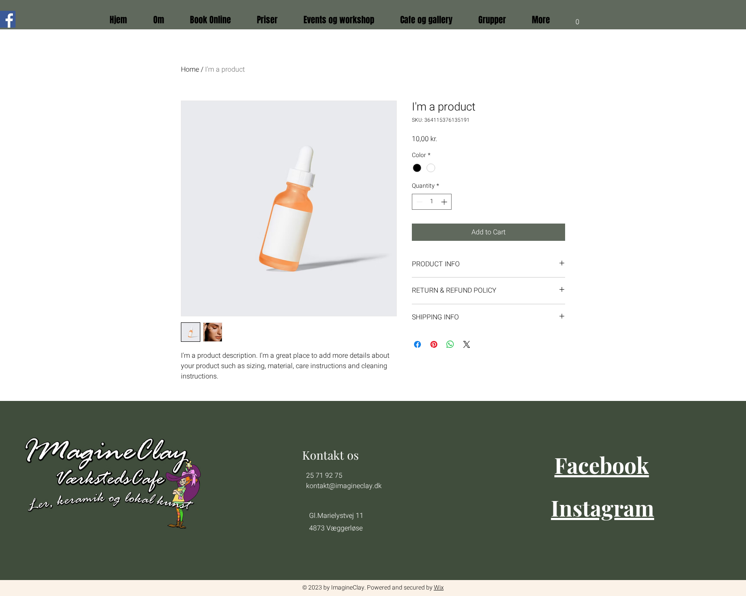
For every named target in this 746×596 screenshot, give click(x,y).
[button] (577, 19)
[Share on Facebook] (417, 344)
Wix (439, 587)
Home (190, 69)
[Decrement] (418, 201)
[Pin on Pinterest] (434, 344)
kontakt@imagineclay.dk (344, 486)
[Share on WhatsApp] (450, 344)
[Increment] (444, 201)
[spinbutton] (431, 201)
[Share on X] (467, 344)
